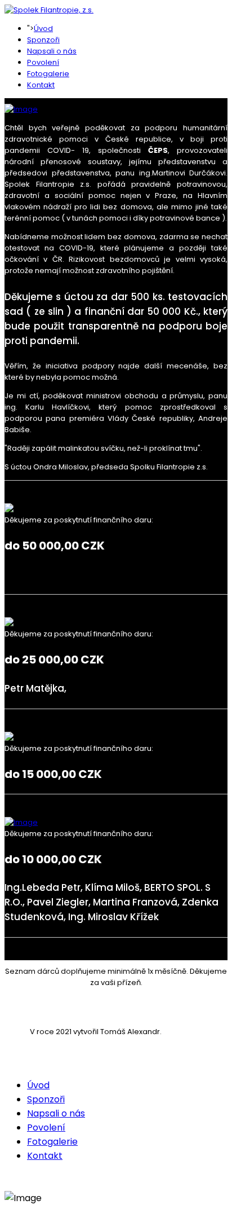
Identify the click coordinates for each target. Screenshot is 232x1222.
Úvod (43, 28)
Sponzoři (43, 39)
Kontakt (41, 85)
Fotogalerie (48, 73)
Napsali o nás (52, 51)
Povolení (43, 62)
